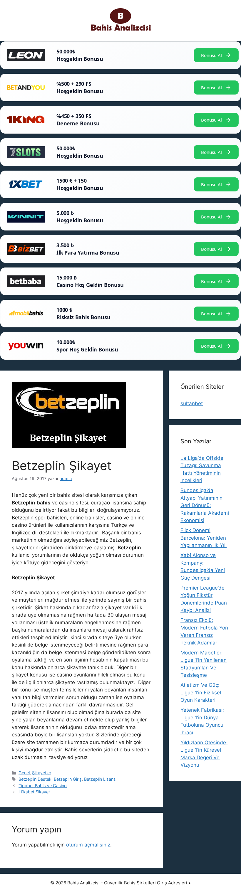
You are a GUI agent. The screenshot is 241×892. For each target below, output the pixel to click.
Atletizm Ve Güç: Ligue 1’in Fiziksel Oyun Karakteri (200, 692)
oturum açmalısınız (88, 845)
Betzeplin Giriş (68, 779)
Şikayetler (41, 772)
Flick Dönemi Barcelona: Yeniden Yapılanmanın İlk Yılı (203, 537)
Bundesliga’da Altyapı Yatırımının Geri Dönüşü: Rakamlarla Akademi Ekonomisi (204, 505)
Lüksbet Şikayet (34, 791)
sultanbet (191, 403)
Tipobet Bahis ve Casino (43, 785)
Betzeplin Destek (35, 779)
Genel (24, 772)
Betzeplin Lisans (100, 779)
